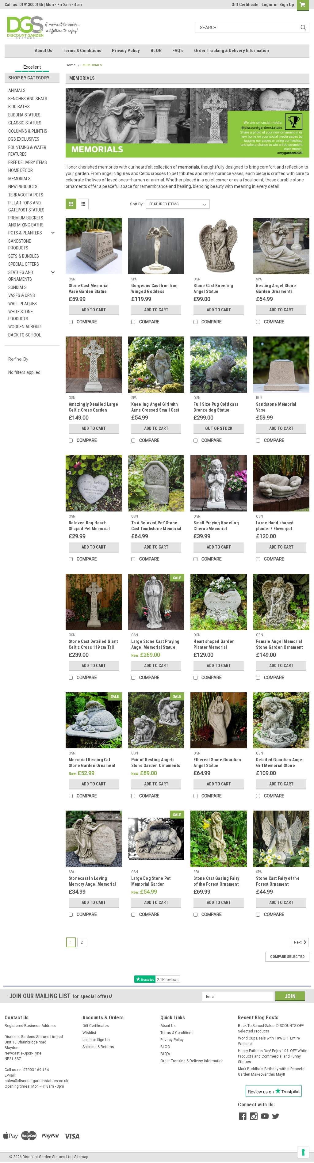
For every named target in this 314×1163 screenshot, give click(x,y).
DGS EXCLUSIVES (23, 139)
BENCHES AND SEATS (27, 98)
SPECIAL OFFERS (23, 264)
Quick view (94, 269)
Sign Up (286, 4)
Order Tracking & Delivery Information (231, 50)
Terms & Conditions (82, 50)
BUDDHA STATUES (24, 115)
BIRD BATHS (19, 106)
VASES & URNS (21, 295)
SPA (134, 279)
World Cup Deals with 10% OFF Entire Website (269, 1041)
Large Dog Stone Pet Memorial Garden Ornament (151, 884)
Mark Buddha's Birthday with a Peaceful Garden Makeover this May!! (271, 1072)
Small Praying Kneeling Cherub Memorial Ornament (216, 528)
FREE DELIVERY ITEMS (27, 162)
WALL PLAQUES (22, 303)
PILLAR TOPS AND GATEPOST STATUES (26, 206)
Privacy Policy (126, 50)
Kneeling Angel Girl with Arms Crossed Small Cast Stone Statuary (155, 410)
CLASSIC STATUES (24, 123)
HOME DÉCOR (20, 170)
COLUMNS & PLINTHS (27, 131)
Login (267, 4)
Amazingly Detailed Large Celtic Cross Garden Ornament (93, 410)
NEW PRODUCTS (22, 186)
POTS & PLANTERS (25, 233)
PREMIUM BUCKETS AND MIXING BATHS (26, 221)
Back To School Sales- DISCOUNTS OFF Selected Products (271, 1028)
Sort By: (137, 204)
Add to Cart (94, 309)
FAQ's (177, 50)
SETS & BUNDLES (23, 256)
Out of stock (218, 428)
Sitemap (81, 1157)
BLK (259, 398)
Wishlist (89, 1033)
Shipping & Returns (98, 1047)
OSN (72, 279)
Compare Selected (287, 957)
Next (298, 942)
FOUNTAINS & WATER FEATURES (27, 151)
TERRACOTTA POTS (25, 195)
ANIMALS (16, 90)
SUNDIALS (17, 287)
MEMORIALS (19, 178)
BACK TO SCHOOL (24, 335)
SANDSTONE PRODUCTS (19, 244)
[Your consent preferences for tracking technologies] (303, 1152)
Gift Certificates (95, 1026)
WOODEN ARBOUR (24, 326)
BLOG (156, 50)
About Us (43, 50)
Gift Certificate (245, 4)
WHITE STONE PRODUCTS (20, 315)
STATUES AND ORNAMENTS (20, 276)
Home (71, 65)
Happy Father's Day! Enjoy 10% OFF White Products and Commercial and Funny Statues (272, 1056)
